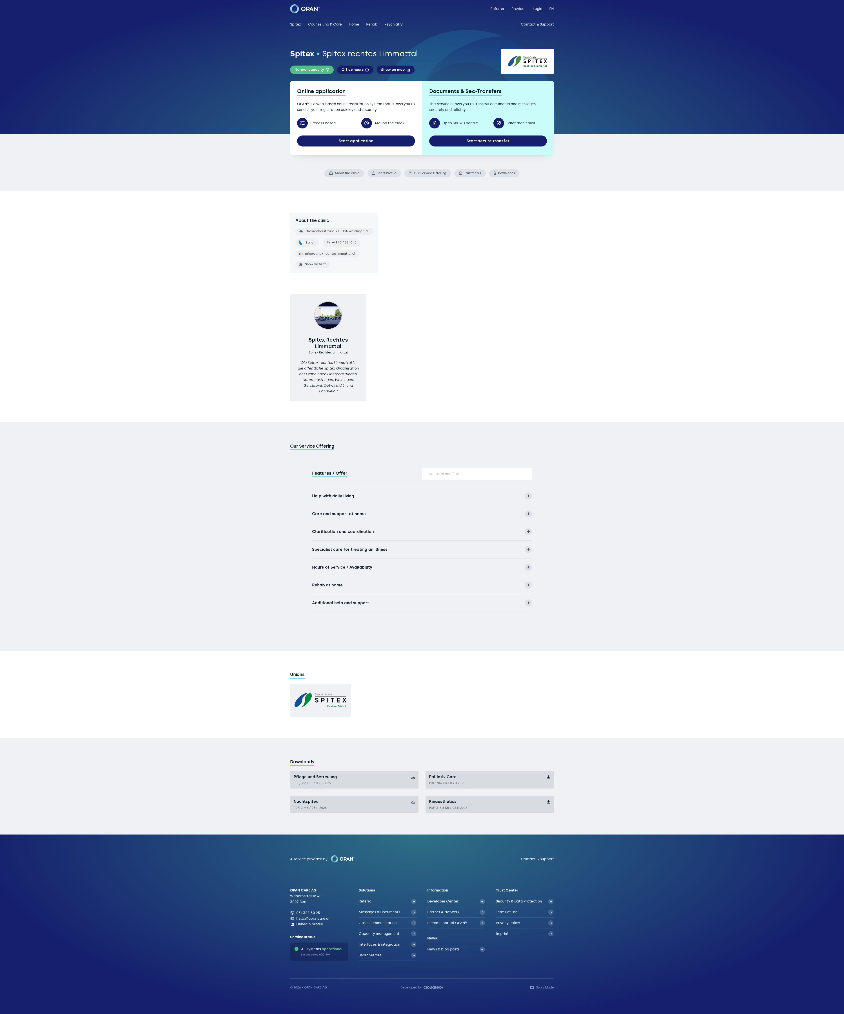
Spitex (295, 24)
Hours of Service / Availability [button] (342, 567)
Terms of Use (507, 912)
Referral (366, 901)
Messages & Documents (379, 912)
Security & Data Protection (519, 901)
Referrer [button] (497, 9)
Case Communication (378, 923)
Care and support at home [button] (339, 513)
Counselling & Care (325, 24)
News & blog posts (443, 949)
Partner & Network (443, 912)
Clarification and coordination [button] (343, 531)
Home (354, 24)
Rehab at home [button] (327, 585)
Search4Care (370, 955)
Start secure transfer (488, 141)
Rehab (371, 24)
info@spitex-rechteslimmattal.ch (330, 253)
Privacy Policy (508, 923)
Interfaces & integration (379, 944)
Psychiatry (393, 24)
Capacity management (379, 934)
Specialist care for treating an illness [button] (349, 549)
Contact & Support (537, 24)
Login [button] (537, 9)
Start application (356, 141)
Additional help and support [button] (340, 602)
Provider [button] (518, 9)
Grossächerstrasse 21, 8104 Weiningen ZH (337, 231)
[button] (312, 70)
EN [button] (551, 9)
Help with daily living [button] (333, 496)
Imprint (502, 934)
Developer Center (442, 901)
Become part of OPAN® (447, 923)
